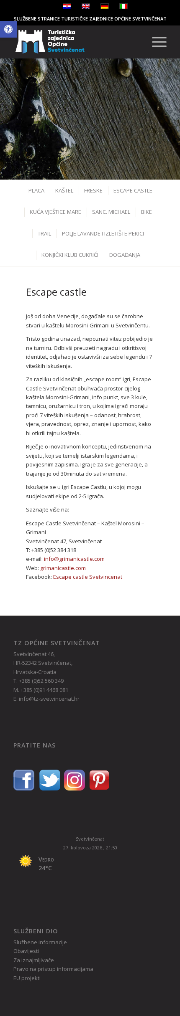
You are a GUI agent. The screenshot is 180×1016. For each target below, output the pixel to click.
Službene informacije (40, 942)
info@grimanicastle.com (74, 558)
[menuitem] (155, 41)
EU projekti (27, 978)
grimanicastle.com (63, 568)
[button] (8, 29)
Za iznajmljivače (33, 960)
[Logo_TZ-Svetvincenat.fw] (74, 41)
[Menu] (155, 41)
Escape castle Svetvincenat (87, 576)
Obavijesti (26, 951)
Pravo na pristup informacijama (53, 969)
